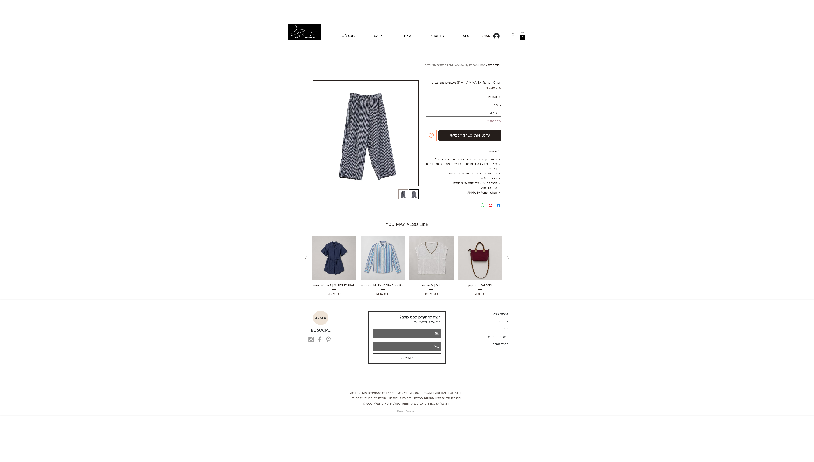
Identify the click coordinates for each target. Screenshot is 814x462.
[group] (407, 268)
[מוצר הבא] (305, 257)
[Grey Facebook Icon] (319, 339)
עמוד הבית (494, 65)
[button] (522, 36)
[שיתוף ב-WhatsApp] (482, 205)
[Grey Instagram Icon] (311, 339)
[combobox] (463, 113)
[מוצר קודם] (508, 257)
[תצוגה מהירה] (480, 258)
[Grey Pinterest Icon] (328, 339)
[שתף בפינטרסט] (490, 205)
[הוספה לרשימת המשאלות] (431, 135)
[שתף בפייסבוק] (498, 205)
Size (497, 105)
